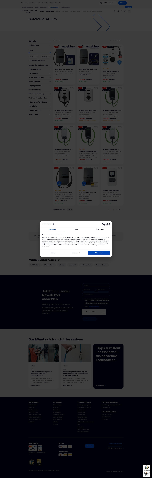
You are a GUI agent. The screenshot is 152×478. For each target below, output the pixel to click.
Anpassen (75, 252)
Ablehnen (53, 252)
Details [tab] (76, 229)
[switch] (146, 475)
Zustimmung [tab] (52, 229)
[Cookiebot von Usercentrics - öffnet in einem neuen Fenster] (103, 224)
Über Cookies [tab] (100, 229)
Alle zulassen (98, 252)
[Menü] (149, 465)
